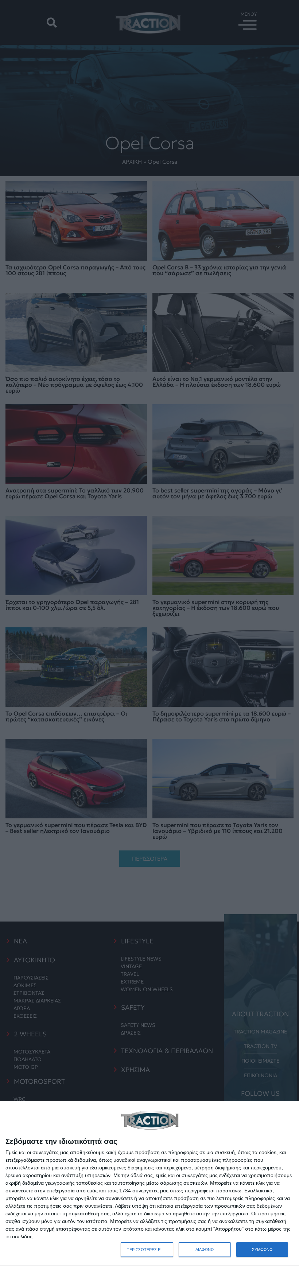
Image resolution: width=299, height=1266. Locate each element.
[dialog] (149, 1184)
